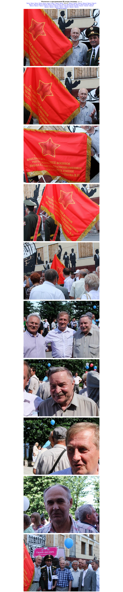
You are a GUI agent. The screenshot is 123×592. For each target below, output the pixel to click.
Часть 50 (76, 7)
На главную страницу (61, 8)
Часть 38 (66, 5)
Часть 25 (69, 4)
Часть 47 (61, 7)
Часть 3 (36, 3)
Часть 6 (49, 3)
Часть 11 (71, 3)
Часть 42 (86, 5)
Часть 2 (32, 3)
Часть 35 (51, 5)
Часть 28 (82, 4)
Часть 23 (59, 4)
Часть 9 (61, 3)
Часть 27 (78, 4)
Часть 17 (31, 4)
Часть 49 (71, 7)
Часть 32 (36, 5)
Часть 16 (94, 3)
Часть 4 (40, 3)
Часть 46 (56, 7)
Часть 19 (40, 4)
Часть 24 (64, 4)
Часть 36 (56, 5)
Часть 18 (36, 4)
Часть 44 (46, 7)
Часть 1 (28, 3)
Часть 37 (61, 5)
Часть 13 (80, 3)
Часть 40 (76, 5)
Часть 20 (45, 4)
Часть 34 (46, 5)
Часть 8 (57, 3)
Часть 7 (53, 3)
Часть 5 (45, 3)
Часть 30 (92, 4)
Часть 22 (55, 4)
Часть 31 (32, 5)
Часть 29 (87, 4)
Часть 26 (73, 4)
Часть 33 (41, 5)
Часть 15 (89, 3)
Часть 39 (71, 5)
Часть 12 (75, 3)
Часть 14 (85, 3)
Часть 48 (66, 7)
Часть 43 (91, 5)
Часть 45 (51, 7)
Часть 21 (50, 4)
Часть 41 (81, 5)
